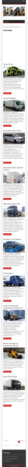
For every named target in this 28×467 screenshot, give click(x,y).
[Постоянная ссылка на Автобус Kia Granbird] (14, 252)
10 (4, 445)
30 (9, 445)
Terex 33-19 (8, 64)
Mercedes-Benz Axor (11, 204)
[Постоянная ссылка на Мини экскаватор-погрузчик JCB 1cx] (14, 358)
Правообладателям (8, 460)
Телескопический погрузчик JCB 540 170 (13, 307)
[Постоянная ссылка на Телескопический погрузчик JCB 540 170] (14, 320)
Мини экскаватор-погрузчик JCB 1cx (11, 344)
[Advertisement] (14, 47)
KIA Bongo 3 (8, 273)
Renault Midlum (9, 98)
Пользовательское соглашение (11, 456)
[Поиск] (24, 1)
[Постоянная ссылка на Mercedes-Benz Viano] (14, 143)
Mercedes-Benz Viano (12, 131)
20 (7, 445)
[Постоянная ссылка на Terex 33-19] (14, 77)
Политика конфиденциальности (11, 458)
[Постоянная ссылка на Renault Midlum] (14, 111)
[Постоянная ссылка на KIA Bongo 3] (14, 286)
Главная (6, 26)
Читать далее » (7, 93)
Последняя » (17, 445)
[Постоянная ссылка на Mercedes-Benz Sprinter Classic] (14, 182)
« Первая (6, 440)
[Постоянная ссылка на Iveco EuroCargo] (14, 389)
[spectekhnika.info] (14, 16)
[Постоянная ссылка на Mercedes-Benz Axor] (14, 216)
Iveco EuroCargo (10, 377)
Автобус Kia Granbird (12, 239)
